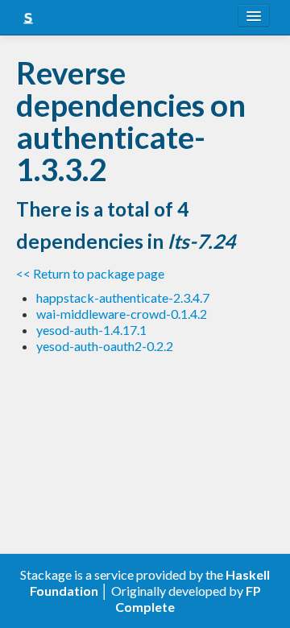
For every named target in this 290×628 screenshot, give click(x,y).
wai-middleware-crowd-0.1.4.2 (121, 313)
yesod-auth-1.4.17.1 (91, 329)
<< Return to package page (90, 273)
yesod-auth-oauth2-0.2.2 (104, 345)
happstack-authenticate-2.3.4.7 (122, 297)
